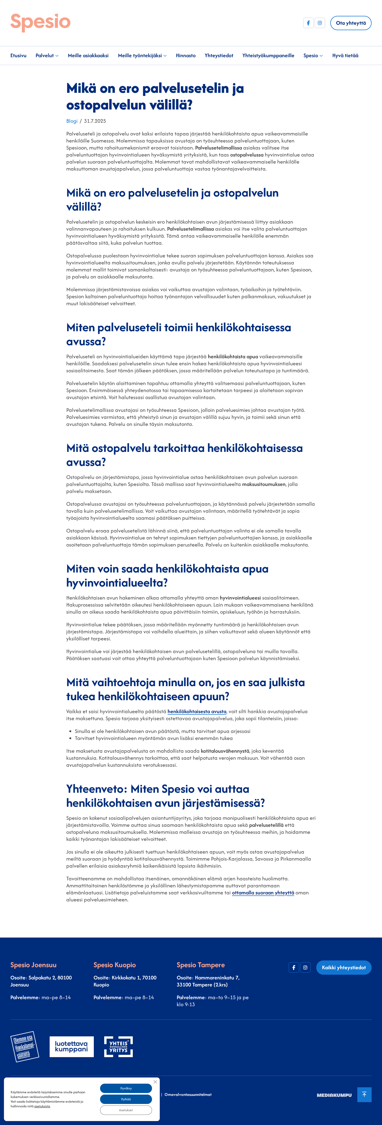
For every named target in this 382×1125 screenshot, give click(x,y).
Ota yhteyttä (351, 23)
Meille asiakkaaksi (88, 55)
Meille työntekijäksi (140, 55)
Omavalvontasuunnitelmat (188, 1094)
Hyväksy (126, 1088)
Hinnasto (186, 55)
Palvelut (45, 55)
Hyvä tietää (345, 55)
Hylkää (126, 1099)
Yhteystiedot (219, 55)
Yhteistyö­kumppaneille (268, 55)
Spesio (311, 55)
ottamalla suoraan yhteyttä (263, 892)
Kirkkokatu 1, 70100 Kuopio (125, 981)
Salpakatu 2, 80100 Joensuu (41, 981)
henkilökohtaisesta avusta (197, 711)
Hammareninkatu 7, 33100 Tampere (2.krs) (208, 981)
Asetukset (126, 1110)
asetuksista (42, 1106)
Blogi (72, 121)
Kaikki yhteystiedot (344, 967)
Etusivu (18, 55)
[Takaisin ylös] (364, 1094)
